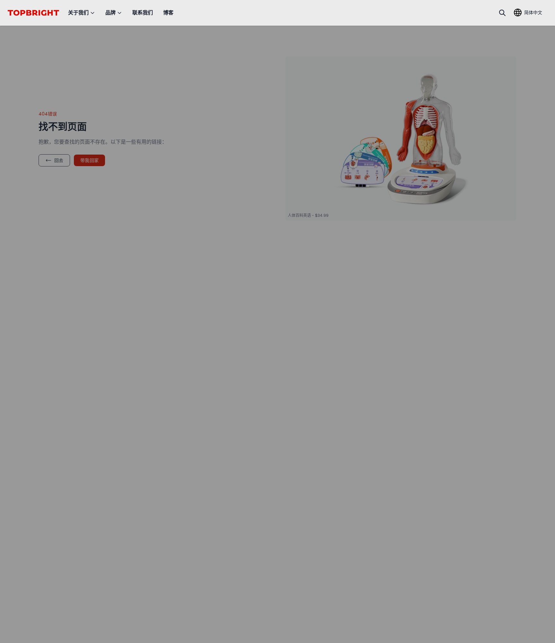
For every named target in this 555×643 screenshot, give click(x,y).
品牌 (110, 12)
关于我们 (78, 12)
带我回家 (89, 160)
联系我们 (142, 12)
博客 (168, 12)
